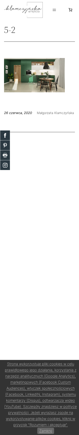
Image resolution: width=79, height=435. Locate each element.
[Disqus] (39, 188)
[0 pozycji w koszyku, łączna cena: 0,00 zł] (70, 9)
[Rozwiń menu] (54, 10)
